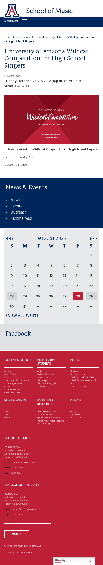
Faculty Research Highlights (82, 377)
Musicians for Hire (78, 374)
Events (16, 206)
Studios (7, 387)
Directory (74, 371)
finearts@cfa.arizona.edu (24, 509)
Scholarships (42, 380)
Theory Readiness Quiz (46, 383)
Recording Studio (44, 415)
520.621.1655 (19, 468)
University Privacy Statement (18, 552)
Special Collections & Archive (49, 418)
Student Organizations (13, 383)
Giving (73, 412)
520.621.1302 (18, 514)
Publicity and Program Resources (50, 421)
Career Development (12, 393)
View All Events (23, 316)
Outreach (19, 212)
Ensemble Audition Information (17, 380)
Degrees (7, 377)
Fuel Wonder (75, 415)
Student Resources (12, 389)
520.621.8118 (15, 473)
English (67, 561)
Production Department (47, 424)
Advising (7, 371)
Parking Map (21, 218)
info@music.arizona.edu (24, 462)
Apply (39, 371)
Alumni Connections (78, 387)
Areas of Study (10, 374)
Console (14, 534)
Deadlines (41, 387)
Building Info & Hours (46, 412)
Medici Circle (75, 418)
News (15, 200)
